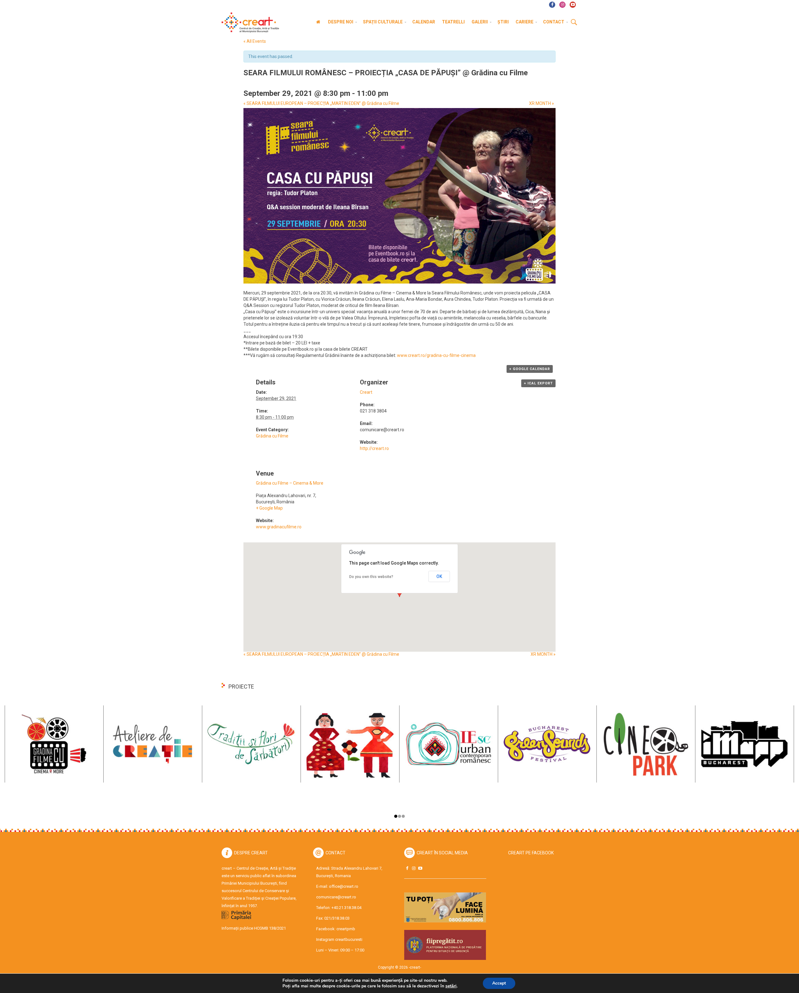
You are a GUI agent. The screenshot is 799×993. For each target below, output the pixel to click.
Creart (366, 392)
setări (451, 986)
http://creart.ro (374, 448)
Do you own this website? (371, 577)
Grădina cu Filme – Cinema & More (289, 483)
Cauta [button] (574, 22)
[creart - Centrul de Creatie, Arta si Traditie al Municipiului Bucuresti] (248, 22)
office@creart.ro (343, 886)
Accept (499, 983)
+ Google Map (269, 508)
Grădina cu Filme (272, 435)
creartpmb (345, 928)
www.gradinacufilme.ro (278, 526)
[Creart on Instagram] (413, 868)
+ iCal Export (538, 383)
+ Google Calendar (529, 369)
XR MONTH (541, 103)
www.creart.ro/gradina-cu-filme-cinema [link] (436, 355)
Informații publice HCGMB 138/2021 (254, 928)
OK (439, 576)
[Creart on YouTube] (420, 868)
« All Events (254, 41)
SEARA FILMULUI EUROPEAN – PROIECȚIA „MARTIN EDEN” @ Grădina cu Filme (321, 103)
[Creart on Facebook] (407, 868)
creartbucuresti (348, 939)
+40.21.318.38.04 (346, 907)
